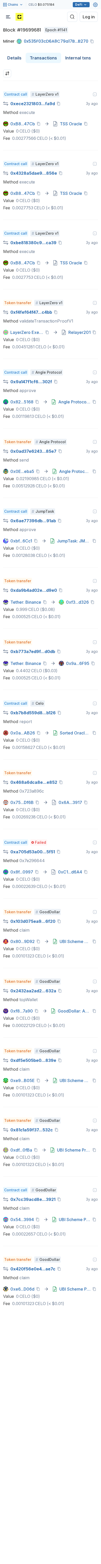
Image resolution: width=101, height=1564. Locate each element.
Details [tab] (14, 57)
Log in (89, 16)
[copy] (93, 41)
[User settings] (95, 4)
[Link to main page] (19, 17)
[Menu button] (8, 17)
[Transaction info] (95, 94)
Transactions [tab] (43, 57)
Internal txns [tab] (78, 57)
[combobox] (7, 73)
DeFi (78, 4)
